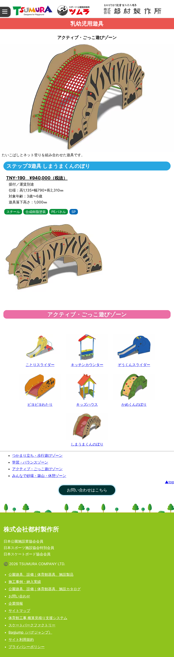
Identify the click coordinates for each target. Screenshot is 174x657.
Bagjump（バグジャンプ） (30, 632)
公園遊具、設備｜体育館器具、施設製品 (40, 574)
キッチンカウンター (87, 365)
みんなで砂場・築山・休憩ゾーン (39, 476)
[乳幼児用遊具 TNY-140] (87, 347)
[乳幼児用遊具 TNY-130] (40, 347)
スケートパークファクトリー (31, 625)
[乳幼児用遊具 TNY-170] (87, 387)
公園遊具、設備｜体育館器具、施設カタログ (44, 589)
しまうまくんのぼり (87, 444)
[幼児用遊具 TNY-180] (134, 387)
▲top (169, 482)
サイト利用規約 (21, 639)
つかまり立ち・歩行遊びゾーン (37, 455)
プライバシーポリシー (26, 647)
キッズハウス (87, 404)
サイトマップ (19, 611)
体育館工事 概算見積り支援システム (37, 618)
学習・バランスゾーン (30, 462)
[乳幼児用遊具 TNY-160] (40, 387)
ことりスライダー (40, 365)
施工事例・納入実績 (24, 582)
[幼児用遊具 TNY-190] (87, 426)
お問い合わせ (19, 596)
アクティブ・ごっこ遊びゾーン (37, 469)
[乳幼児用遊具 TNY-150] (134, 347)
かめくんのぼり (134, 404)
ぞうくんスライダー (134, 365)
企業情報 (15, 603)
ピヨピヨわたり (40, 404)
